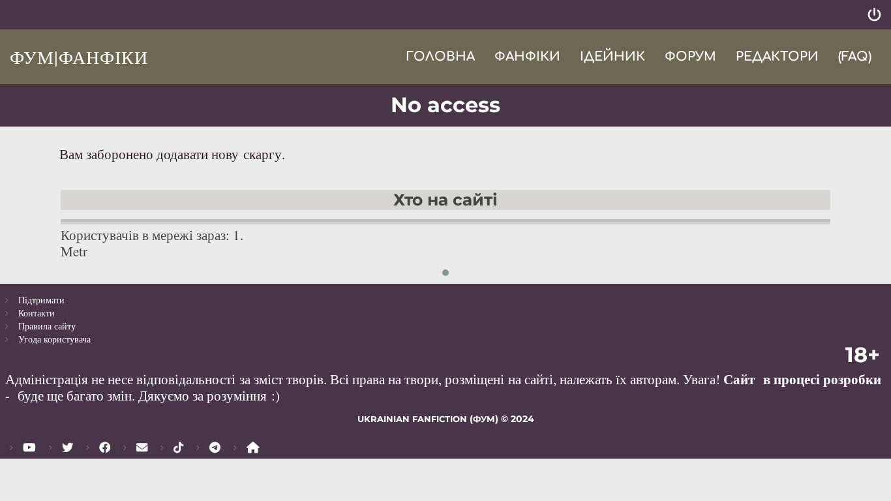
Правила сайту (47, 326)
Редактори (777, 56)
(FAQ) (854, 56)
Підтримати (41, 300)
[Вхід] (874, 15)
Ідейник (612, 56)
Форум (690, 56)
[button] (445, 272)
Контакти (36, 313)
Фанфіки (527, 56)
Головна (440, 56)
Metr (74, 251)
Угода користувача (54, 339)
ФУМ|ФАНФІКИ (79, 56)
